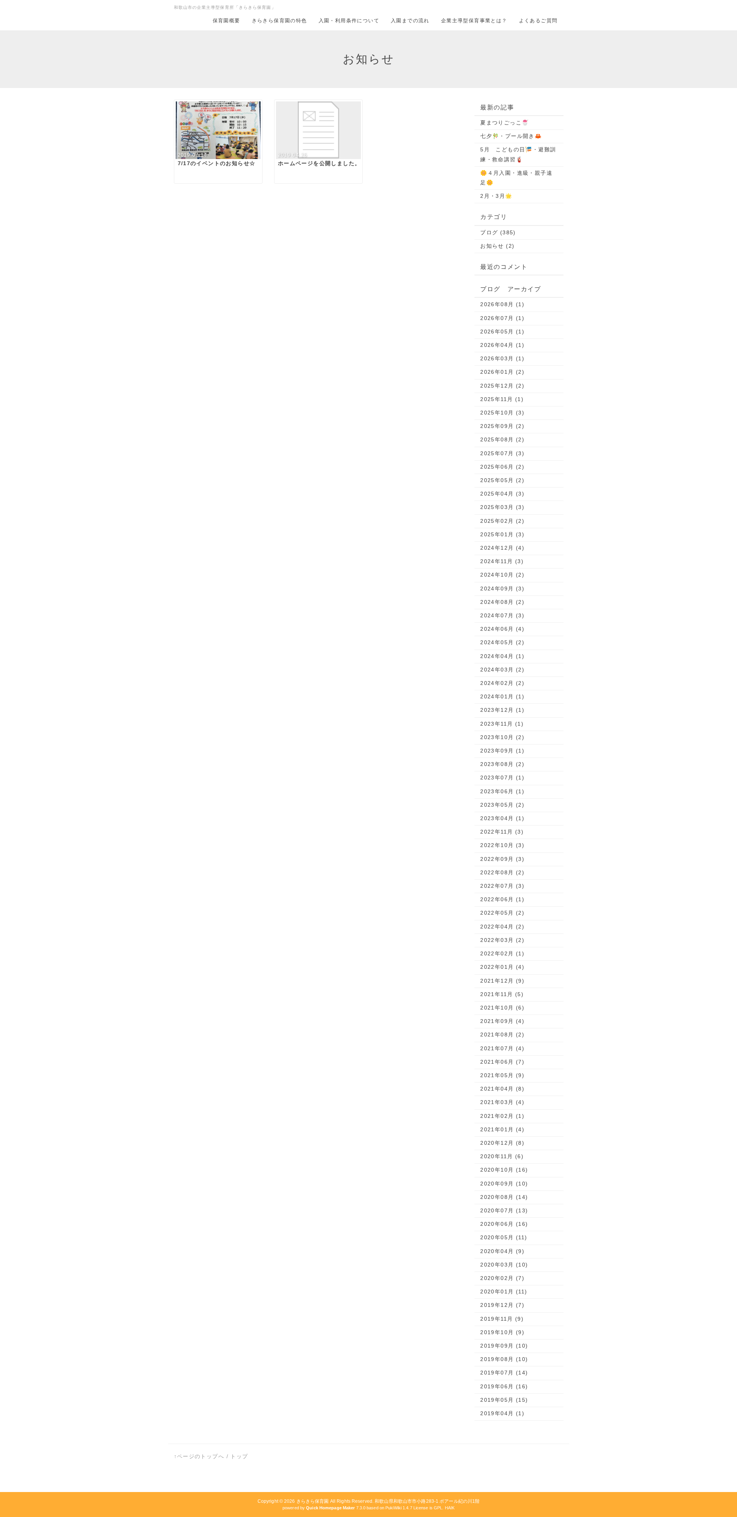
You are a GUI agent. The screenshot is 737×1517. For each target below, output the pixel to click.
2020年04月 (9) (502, 1251)
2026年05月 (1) (502, 331)
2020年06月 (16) (504, 1224)
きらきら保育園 (312, 1501)
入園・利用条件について (349, 20)
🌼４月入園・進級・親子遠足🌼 (516, 178)
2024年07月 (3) (502, 615)
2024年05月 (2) (502, 642)
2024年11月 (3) (502, 561)
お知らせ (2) (497, 246)
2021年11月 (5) (502, 994)
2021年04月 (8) (502, 1089)
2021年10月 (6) (502, 1008)
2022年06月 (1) (502, 899)
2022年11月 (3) (502, 832)
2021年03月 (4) (502, 1102)
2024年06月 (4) (502, 629)
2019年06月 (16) (504, 1386)
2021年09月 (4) (502, 1021)
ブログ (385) (498, 232)
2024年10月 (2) (502, 575)
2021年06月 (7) (502, 1062)
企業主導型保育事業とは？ (474, 20)
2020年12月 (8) (502, 1143)
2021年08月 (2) (502, 1034)
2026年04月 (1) (502, 345)
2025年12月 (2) (502, 386)
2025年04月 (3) (502, 494)
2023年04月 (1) (502, 818)
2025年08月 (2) (502, 439)
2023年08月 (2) (502, 764)
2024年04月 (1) (502, 656)
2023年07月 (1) (502, 777)
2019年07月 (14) (504, 1372)
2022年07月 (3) (502, 886)
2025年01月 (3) (502, 534)
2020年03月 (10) (504, 1265)
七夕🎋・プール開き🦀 (511, 136)
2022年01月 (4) (502, 967)
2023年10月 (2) (502, 737)
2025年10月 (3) (502, 413)
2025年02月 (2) (502, 521)
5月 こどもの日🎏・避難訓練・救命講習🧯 (518, 154)
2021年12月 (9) (502, 981)
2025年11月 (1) (502, 399)
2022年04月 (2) (502, 926)
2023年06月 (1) (502, 791)
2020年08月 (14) (504, 1197)
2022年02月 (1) (502, 953)
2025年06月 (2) (502, 467)
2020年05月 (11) (503, 1237)
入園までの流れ (410, 20)
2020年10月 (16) (504, 1170)
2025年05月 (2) (502, 480)
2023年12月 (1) (502, 710)
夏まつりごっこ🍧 (504, 122)
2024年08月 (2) (502, 602)
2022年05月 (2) (502, 913)
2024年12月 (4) (502, 548)
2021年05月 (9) (502, 1075)
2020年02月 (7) (502, 1278)
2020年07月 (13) (504, 1210)
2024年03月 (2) (502, 669)
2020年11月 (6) (502, 1156)
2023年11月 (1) (502, 724)
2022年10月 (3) (502, 845)
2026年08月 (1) (502, 304)
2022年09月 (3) (502, 859)
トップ (239, 1456)
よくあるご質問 (538, 20)
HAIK (449, 1507)
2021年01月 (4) (502, 1129)
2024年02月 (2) (502, 683)
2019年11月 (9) (502, 1319)
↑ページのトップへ (199, 1456)
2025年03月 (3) (502, 507)
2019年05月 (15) (504, 1400)
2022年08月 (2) (502, 872)
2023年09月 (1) (502, 751)
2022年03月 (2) (502, 940)
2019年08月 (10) (504, 1359)
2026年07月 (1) (502, 318)
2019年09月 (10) (504, 1346)
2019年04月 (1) (502, 1413)
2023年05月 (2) (502, 805)
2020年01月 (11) (503, 1291)
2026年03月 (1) (502, 358)
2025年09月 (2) (502, 426)
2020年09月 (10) (504, 1183)
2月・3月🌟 (496, 196)
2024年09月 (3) (502, 588)
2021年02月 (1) (502, 1116)
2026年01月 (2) (502, 372)
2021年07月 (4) (502, 1048)
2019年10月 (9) (502, 1332)
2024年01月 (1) (502, 696)
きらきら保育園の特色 (279, 20)
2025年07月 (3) (502, 453)
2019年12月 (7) (502, 1305)
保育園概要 (226, 20)
